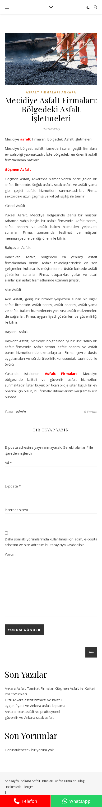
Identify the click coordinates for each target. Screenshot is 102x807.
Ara (91, 652)
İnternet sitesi (16, 509)
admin (21, 411)
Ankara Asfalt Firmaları (37, 781)
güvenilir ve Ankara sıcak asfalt (29, 717)
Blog (81, 781)
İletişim (28, 787)
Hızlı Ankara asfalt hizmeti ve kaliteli (33, 699)
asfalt (25, 139)
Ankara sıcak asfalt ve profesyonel (32, 711)
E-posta (13, 486)
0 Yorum (90, 411)
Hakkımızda (13, 787)
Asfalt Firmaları (61, 373)
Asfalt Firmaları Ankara (51, 92)
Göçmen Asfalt (18, 169)
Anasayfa (12, 781)
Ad (8, 462)
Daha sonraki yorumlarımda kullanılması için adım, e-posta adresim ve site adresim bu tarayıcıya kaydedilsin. (51, 542)
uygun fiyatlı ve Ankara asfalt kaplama (35, 705)
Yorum (10, 554)
